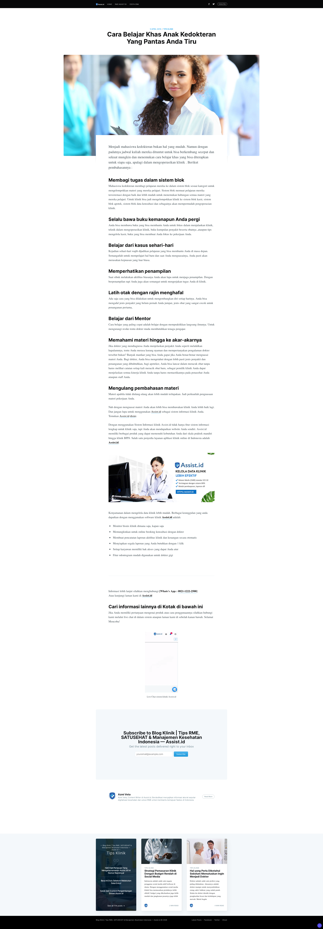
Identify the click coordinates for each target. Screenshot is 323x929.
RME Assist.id (121, 4)
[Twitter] (214, 4)
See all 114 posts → (116, 905)
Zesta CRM (134, 4)
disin (133, 416)
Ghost (224, 920)
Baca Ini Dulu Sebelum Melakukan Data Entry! (116, 881)
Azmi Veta (124, 794)
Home (109, 4)
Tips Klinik (168, 29)
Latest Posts (196, 920)
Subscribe (222, 4)
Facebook (208, 920)
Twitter (217, 920)
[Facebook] (209, 4)
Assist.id (156, 411)
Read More (208, 796)
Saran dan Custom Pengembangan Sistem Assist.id (116, 892)
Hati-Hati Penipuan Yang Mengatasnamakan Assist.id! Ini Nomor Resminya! (116, 870)
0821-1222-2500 (187, 591)
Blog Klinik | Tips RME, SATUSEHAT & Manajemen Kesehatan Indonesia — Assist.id (128, 920)
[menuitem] (109, 4)
